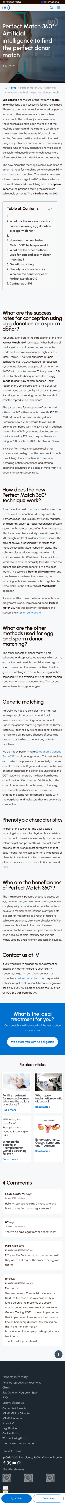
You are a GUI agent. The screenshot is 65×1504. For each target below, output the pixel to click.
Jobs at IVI (8, 1423)
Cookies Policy (10, 1433)
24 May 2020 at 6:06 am (15, 1198)
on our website (32, 612)
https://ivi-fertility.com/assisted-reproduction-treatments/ (32, 1334)
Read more (9, 1109)
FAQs (5, 1397)
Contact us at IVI (21, 283)
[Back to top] (58, 1354)
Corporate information (15, 1408)
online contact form (28, 978)
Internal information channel (18, 1443)
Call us (18, 1498)
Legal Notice (9, 1428)
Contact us (48, 1498)
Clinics (6, 1387)
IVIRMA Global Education (16, 1413)
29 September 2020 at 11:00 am (19, 1283)
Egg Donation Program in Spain (20, 1392)
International (52, 2)
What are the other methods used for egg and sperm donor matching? (30, 255)
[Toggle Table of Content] (49, 208)
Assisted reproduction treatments (21, 1382)
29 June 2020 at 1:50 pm (15, 1226)
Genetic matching (22, 264)
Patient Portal (13, 2)
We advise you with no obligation (32, 1042)
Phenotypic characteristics (27, 269)
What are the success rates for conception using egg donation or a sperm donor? (30, 226)
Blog (13, 87)
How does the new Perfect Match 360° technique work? (29, 243)
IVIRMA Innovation (12, 1418)
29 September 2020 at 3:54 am (18, 1250)
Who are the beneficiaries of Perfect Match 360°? (29, 276)
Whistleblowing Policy (14, 1438)
